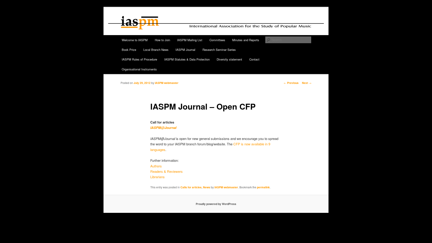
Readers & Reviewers (166, 171)
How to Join (162, 40)
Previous (291, 83)
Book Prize (129, 49)
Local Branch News (156, 49)
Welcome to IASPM (135, 40)
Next (306, 83)
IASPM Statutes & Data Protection (187, 59)
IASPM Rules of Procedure (139, 59)
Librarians (157, 176)
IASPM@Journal (163, 127)
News (206, 187)
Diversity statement (229, 59)
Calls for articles (191, 187)
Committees (217, 40)
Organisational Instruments (139, 69)
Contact (254, 59)
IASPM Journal (185, 49)
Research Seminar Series (219, 49)
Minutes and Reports (245, 40)
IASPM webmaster (166, 83)
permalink (263, 187)
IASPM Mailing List (189, 40)
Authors (156, 166)
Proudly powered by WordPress (216, 204)
